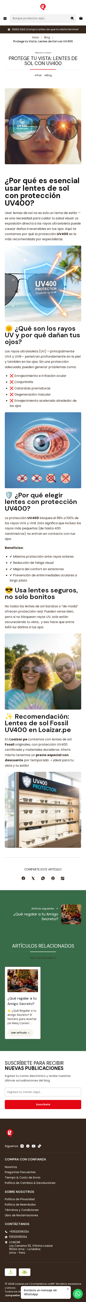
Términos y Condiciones (22, 1210)
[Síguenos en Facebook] (28, 1146)
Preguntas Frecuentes (20, 1172)
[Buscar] (72, 18)
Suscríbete (43, 1104)
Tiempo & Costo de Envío (22, 1177)
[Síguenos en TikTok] (39, 1146)
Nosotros (11, 1167)
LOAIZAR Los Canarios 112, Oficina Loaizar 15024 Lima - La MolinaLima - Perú (31, 1247)
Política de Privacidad (20, 1199)
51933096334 (18, 1237)
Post (39, 75)
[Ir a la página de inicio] (43, 7)
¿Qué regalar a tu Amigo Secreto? (22, 1001)
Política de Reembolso (20, 1205)
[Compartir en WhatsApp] (43, 878)
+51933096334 (19, 1232)
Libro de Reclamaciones (21, 1215)
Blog (47, 37)
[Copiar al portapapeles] (62, 878)
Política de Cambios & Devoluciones (30, 1183)
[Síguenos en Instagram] (22, 1146)
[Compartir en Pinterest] (52, 878)
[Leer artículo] (22, 979)
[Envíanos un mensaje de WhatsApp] (78, 1294)
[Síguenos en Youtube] (34, 1146)
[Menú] (5, 18)
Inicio (35, 37)
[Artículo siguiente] (71, 914)
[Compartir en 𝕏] (33, 878)
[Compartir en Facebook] (23, 878)
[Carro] (81, 18)
